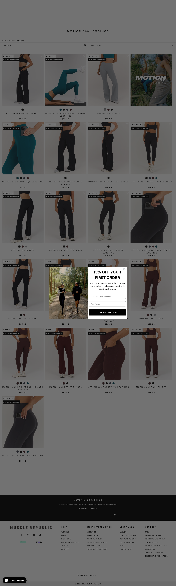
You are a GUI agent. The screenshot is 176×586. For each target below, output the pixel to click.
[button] (15, 580)
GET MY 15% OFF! (107, 312)
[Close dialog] (124, 269)
